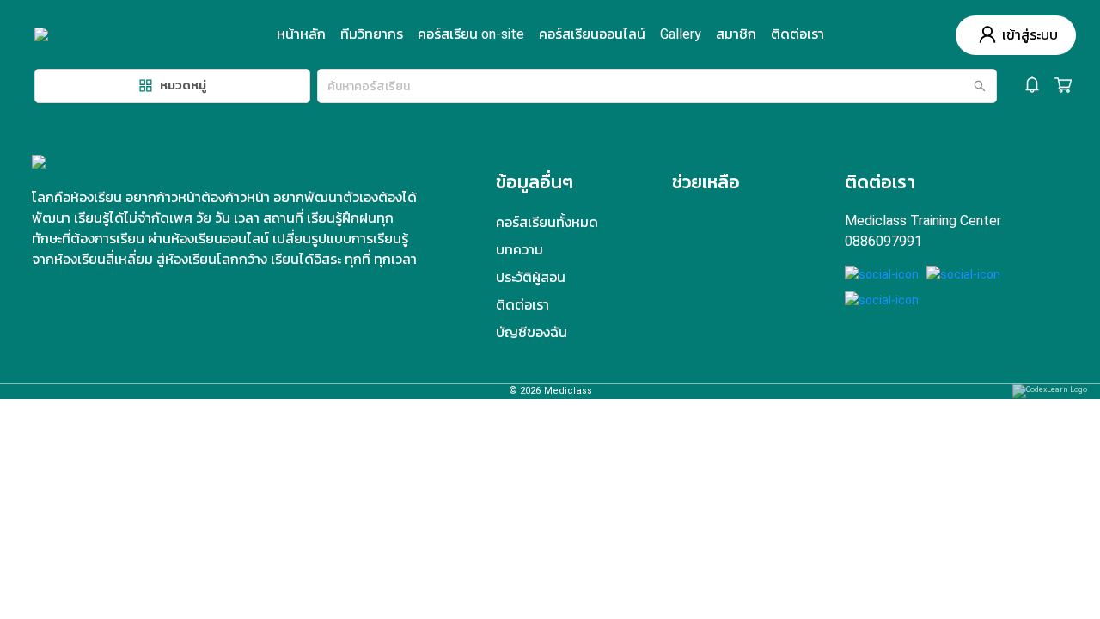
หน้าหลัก (301, 34)
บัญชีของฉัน (531, 332)
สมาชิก (736, 34)
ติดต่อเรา (797, 34)
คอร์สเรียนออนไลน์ (592, 34)
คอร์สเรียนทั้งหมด (547, 222)
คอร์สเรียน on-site (471, 34)
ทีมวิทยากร (371, 34)
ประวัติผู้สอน (530, 277)
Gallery (680, 34)
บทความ (519, 250)
